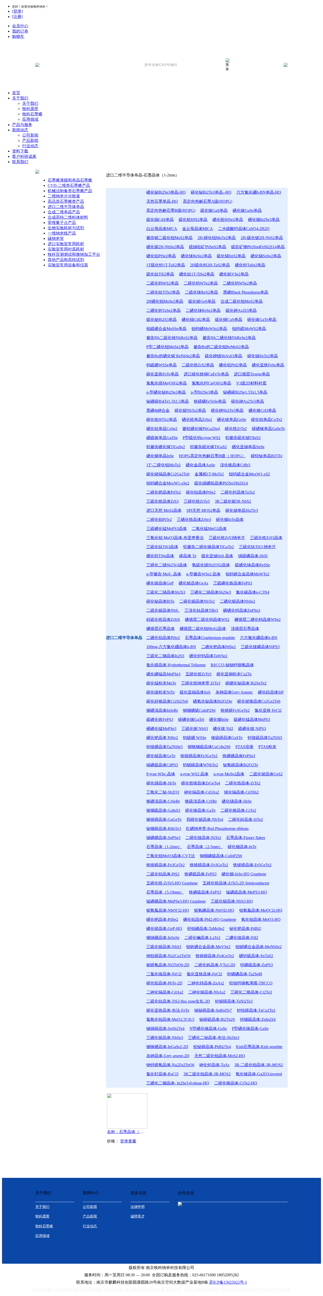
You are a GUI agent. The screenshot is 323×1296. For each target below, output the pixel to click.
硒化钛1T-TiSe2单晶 (196, 274)
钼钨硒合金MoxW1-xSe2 (167, 483)
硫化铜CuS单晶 (228, 319)
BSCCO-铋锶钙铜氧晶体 (232, 665)
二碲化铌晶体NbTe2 (197, 601)
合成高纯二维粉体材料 (68, 217)
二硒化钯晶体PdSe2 (218, 647)
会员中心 (20, 26)
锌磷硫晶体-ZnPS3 (256, 965)
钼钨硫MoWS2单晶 (249, 328)
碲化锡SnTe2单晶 (262, 356)
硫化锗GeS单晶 (202, 301)
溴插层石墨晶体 (245, 628)
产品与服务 (22, 124)
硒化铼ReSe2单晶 (196, 256)
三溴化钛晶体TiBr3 (201, 610)
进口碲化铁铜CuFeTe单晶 (206, 374)
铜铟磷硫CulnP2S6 (199, 710)
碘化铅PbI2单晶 (233, 365)
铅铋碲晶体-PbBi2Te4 (212, 1047)
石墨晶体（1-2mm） (164, 847)
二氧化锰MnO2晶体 (209, 528)
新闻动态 (20, 130)
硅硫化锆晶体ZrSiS (163, 619)
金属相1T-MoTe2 (209, 474)
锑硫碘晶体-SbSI (252, 556)
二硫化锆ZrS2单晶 (198, 365)
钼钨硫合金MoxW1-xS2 (249, 474)
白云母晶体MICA (161, 228)
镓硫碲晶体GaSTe (227, 737)
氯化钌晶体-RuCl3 (162, 1074)
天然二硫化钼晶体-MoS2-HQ (219, 1056)
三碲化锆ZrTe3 (197, 501)
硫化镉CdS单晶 (160, 219)
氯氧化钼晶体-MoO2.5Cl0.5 (170, 1019)
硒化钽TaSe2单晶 (250, 265)
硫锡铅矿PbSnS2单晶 (207, 247)
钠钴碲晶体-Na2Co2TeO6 (168, 956)
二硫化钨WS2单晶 (162, 283)
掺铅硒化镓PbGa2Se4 (201, 428)
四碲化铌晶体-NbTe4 (204, 819)
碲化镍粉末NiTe (160, 692)
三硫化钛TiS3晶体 (162, 547)
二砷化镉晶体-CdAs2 (164, 992)
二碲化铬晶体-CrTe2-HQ (235, 1083)
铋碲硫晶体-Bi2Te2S (217, 1019)
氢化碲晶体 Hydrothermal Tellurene (176, 665)
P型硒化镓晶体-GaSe (250, 1028)
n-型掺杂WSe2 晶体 (203, 574)
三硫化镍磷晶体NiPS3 (260, 647)
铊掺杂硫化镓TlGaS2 (208, 447)
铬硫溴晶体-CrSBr (201, 801)
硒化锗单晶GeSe (231, 419)
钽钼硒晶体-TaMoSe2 (205, 928)
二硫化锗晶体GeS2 (266, 774)
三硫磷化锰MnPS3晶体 (166, 528)
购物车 (18, 36)
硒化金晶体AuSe (200, 465)
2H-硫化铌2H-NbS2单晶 (262, 238)
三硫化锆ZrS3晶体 (266, 538)
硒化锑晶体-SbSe (237, 801)
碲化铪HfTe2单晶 (161, 419)
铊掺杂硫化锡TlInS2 (243, 438)
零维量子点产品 (62, 222)
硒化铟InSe (219, 719)
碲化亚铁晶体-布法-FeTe (167, 1010)
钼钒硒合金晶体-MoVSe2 (208, 947)
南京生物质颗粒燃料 (202, 1289)
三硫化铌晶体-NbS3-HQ (232, 901)
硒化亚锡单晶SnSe (248, 447)
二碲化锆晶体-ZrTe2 (242, 783)
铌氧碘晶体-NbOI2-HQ (214, 910)
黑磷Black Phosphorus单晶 (245, 292)
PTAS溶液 (244, 747)
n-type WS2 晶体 (194, 774)
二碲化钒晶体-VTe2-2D (214, 965)
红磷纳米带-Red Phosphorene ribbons (217, 828)
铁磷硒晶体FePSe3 (239, 756)
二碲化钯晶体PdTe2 (163, 492)
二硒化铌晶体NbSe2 (237, 601)
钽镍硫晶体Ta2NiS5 (265, 737)
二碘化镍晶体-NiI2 (241, 937)
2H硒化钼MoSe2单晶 (164, 301)
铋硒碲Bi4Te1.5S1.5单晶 (167, 401)
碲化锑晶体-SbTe (161, 783)
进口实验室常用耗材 (66, 244)
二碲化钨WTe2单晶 (201, 283)
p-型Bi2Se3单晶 (204, 392)
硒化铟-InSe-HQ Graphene (244, 874)
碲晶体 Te (187, 556)
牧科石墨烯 (32, 114)
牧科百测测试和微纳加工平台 (74, 254)
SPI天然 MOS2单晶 (203, 510)
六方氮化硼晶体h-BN (258, 638)
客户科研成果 (24, 156)
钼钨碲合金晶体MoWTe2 (247, 574)
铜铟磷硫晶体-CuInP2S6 (221, 856)
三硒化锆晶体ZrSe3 (194, 519)
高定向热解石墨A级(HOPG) (207, 201)
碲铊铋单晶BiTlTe (266, 456)
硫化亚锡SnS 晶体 (217, 556)
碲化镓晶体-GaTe (200, 810)
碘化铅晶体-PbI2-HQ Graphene (209, 919)
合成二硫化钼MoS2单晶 (242, 301)
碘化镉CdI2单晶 (196, 319)
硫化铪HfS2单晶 (193, 219)
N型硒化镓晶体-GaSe (208, 1028)
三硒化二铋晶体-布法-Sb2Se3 (213, 1037)
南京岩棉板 (42, 1289)
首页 (16, 93)
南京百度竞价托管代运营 (269, 1289)
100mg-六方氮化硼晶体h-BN (171, 647)
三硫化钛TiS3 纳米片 (257, 547)
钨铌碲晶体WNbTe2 (200, 765)
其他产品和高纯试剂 (66, 260)
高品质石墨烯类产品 (66, 201)
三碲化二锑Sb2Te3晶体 (166, 565)
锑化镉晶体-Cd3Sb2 (241, 792)
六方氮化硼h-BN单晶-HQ (258, 192)
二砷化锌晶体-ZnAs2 (205, 983)
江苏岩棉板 (63, 1289)
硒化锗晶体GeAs (193, 583)
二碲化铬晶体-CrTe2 (238, 810)
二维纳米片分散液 (64, 196)
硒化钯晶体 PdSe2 (162, 737)
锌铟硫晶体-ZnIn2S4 (258, 1019)
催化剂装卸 (113, 1289)
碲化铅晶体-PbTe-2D (164, 983)
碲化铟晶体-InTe (242, 847)
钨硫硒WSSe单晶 (161, 365)
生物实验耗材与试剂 (66, 228)
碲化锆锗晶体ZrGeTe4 (200, 783)
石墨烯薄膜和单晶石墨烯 (70, 180)
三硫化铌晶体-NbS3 (163, 947)
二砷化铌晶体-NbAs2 (206, 992)
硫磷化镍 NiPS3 (252, 728)
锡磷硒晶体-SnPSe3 (163, 837)
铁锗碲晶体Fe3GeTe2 (199, 756)
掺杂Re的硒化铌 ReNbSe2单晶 (173, 356)
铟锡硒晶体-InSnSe (162, 937)
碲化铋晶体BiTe (160, 601)
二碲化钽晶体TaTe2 (238, 492)
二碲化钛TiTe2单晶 (163, 292)
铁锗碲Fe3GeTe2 (235, 710)
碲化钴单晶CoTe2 (266, 419)
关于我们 (20, 98)
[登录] (17, 11)
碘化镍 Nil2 (223, 728)
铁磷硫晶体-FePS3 (200, 874)
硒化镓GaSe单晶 (247, 210)
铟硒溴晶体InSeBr (162, 710)
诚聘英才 (137, 1216)
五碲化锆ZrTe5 (198, 674)
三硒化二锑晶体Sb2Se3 (210, 592)
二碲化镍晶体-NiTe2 (203, 837)
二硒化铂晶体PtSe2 (163, 638)
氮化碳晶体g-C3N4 (252, 592)
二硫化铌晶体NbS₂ (162, 610)
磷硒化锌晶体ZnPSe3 (241, 610)
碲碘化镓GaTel (191, 719)
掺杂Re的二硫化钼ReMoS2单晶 (221, 347)
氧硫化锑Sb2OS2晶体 (211, 565)
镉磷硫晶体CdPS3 (162, 765)
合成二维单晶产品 (64, 212)
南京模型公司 (234, 1289)
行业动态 (30, 146)
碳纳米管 (56, 238)
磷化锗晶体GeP (160, 583)
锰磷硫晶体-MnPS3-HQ (246, 892)
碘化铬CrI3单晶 (262, 410)
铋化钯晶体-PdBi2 (245, 928)
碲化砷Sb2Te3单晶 (227, 410)
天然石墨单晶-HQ (162, 201)
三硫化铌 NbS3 (194, 728)
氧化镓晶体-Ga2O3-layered (259, 1074)
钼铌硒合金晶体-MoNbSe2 (258, 947)
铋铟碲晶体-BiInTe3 (163, 828)
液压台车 (174, 1289)
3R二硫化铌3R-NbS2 (233, 501)
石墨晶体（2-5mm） (205, 847)
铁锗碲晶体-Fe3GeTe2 (165, 865)
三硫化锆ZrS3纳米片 (227, 538)
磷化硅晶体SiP (271, 692)
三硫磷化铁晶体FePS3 (232, 583)
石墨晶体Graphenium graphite (210, 638)
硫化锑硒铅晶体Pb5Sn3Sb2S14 (221, 483)
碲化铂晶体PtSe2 (201, 492)
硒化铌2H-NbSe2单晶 (165, 247)
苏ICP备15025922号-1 (228, 1282)
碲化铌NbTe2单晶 (190, 410)
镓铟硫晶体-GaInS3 (163, 810)
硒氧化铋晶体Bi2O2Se (212, 701)
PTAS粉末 (267, 747)
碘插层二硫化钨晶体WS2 (207, 619)
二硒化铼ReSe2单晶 (203, 310)
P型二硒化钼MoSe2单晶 (167, 347)
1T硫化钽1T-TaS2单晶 (165, 265)
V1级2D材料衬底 (251, 383)
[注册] (17, 16)
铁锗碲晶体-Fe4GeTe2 (215, 956)
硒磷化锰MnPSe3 (161, 728)
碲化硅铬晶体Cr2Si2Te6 (167, 701)
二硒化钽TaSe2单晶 (163, 310)
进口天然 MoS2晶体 (163, 510)
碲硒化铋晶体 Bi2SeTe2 (245, 683)
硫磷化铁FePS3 (159, 719)
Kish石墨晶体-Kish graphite (259, 1047)
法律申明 (137, 1207)
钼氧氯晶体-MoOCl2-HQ (260, 910)
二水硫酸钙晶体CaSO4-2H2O (244, 228)
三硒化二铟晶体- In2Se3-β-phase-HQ (177, 1083)
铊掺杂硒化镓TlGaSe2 (165, 447)
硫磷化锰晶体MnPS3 (252, 719)
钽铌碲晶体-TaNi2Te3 (234, 1001)
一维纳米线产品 (62, 233)
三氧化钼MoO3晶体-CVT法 (170, 856)
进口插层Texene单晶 (252, 374)
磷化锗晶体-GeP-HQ (164, 928)
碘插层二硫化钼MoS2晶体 (203, 628)
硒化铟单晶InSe (160, 456)
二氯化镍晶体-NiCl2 (164, 974)
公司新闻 (30, 135)
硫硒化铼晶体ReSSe (252, 565)
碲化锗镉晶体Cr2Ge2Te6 (168, 474)
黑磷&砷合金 (158, 410)
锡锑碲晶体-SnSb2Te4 (165, 1028)
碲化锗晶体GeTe (160, 756)
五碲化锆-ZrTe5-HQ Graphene (172, 883)
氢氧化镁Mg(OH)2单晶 (166, 383)
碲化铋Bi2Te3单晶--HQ (211, 192)
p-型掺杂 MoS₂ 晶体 (163, 574)
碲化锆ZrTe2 (236, 428)
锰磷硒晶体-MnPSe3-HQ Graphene (176, 901)
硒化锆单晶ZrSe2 (197, 419)
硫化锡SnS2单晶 (231, 256)
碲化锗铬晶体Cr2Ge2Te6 (258, 701)
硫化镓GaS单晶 (214, 210)
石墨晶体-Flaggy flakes (245, 837)
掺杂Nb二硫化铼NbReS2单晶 (172, 338)
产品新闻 (30, 140)
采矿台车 (157, 1289)
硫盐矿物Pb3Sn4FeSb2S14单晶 (258, 247)
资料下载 (20, 151)
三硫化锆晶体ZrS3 (162, 501)
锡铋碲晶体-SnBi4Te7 (213, 1010)
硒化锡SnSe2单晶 (266, 256)
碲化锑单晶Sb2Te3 (241, 510)
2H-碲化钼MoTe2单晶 (217, 238)
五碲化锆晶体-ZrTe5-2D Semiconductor (236, 883)
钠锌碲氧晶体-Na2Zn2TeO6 (170, 1065)
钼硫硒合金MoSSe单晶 (166, 328)
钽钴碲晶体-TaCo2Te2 (256, 1010)
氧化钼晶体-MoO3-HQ (261, 919)
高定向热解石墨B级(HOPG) (170, 210)
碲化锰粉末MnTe (161, 683)
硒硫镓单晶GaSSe (162, 438)
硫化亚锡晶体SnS (195, 692)
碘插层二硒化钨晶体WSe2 (257, 619)
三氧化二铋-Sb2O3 (162, 792)
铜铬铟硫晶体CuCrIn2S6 (209, 747)
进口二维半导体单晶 (66, 207)
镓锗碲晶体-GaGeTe (163, 819)
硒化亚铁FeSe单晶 (268, 365)
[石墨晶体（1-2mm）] (127, 1127)
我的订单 (20, 31)
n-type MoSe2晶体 (228, 774)
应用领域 (30, 119)
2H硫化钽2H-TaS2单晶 (210, 265)
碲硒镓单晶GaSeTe (268, 428)
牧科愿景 (30, 109)
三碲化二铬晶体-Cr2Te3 (251, 992)
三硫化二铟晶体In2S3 (165, 656)
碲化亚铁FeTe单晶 (162, 374)
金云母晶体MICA (197, 228)
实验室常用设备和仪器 (68, 265)
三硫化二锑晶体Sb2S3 (165, 592)
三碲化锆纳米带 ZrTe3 (200, 683)
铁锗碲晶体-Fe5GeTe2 (252, 865)
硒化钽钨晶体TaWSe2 (208, 656)
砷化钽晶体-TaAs (214, 1065)
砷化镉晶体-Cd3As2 (201, 792)
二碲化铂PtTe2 (159, 519)
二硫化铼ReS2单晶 (201, 292)
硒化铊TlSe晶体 (160, 556)
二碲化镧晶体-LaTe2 (202, 937)
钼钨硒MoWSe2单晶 (209, 328)
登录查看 (128, 1141)
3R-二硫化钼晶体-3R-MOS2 (258, 1065)
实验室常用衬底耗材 (66, 249)
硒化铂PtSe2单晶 (161, 256)
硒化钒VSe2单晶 (234, 274)
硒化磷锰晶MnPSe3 (163, 674)
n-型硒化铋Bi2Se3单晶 (166, 392)
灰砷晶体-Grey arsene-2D (167, 1056)
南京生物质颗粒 (88, 1289)
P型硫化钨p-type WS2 (201, 438)
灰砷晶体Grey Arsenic (234, 692)
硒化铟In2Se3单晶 (264, 219)
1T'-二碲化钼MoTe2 (163, 465)
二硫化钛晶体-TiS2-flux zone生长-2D (178, 1001)
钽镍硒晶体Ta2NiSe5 (164, 747)
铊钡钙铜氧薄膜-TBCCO (251, 983)
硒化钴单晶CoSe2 (161, 428)
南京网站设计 (137, 1289)
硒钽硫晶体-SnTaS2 (256, 956)
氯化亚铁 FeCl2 (268, 710)
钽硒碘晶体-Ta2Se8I (244, 974)
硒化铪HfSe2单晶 (227, 219)
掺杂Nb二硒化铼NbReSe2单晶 (229, 338)
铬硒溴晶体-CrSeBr (163, 801)
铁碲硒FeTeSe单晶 (210, 401)
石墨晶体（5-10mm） (165, 892)
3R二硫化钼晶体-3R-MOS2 (207, 1074)
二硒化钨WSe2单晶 (240, 283)
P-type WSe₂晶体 (160, 774)
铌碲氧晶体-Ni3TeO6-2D (167, 965)
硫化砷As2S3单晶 (241, 310)
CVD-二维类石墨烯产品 (69, 185)
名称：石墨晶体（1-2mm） (126, 1132)
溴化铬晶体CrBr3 (235, 465)
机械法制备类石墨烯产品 (70, 191)
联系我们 (20, 162)
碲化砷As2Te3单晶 (247, 401)
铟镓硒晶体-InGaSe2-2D (167, 1047)
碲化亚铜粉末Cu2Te (234, 674)
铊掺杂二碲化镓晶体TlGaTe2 (208, 547)
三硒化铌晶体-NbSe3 (164, 1037)
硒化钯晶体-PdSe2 (162, 919)
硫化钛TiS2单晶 (160, 274)
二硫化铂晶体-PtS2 (162, 874)
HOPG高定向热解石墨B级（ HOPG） (212, 456)
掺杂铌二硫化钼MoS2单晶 (169, 238)
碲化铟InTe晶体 (230, 519)
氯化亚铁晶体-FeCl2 (204, 974)
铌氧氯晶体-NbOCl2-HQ (167, 910)
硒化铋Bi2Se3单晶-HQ (166, 192)
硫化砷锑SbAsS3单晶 (223, 356)
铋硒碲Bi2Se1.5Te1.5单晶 (245, 392)
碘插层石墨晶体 (160, 628)
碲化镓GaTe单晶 (261, 319)
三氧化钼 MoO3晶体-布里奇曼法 (175, 538)
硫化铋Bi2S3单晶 (161, 319)
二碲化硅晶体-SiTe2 (245, 819)
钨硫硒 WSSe (194, 737)
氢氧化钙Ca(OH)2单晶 (211, 383)
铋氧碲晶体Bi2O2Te (240, 765)
